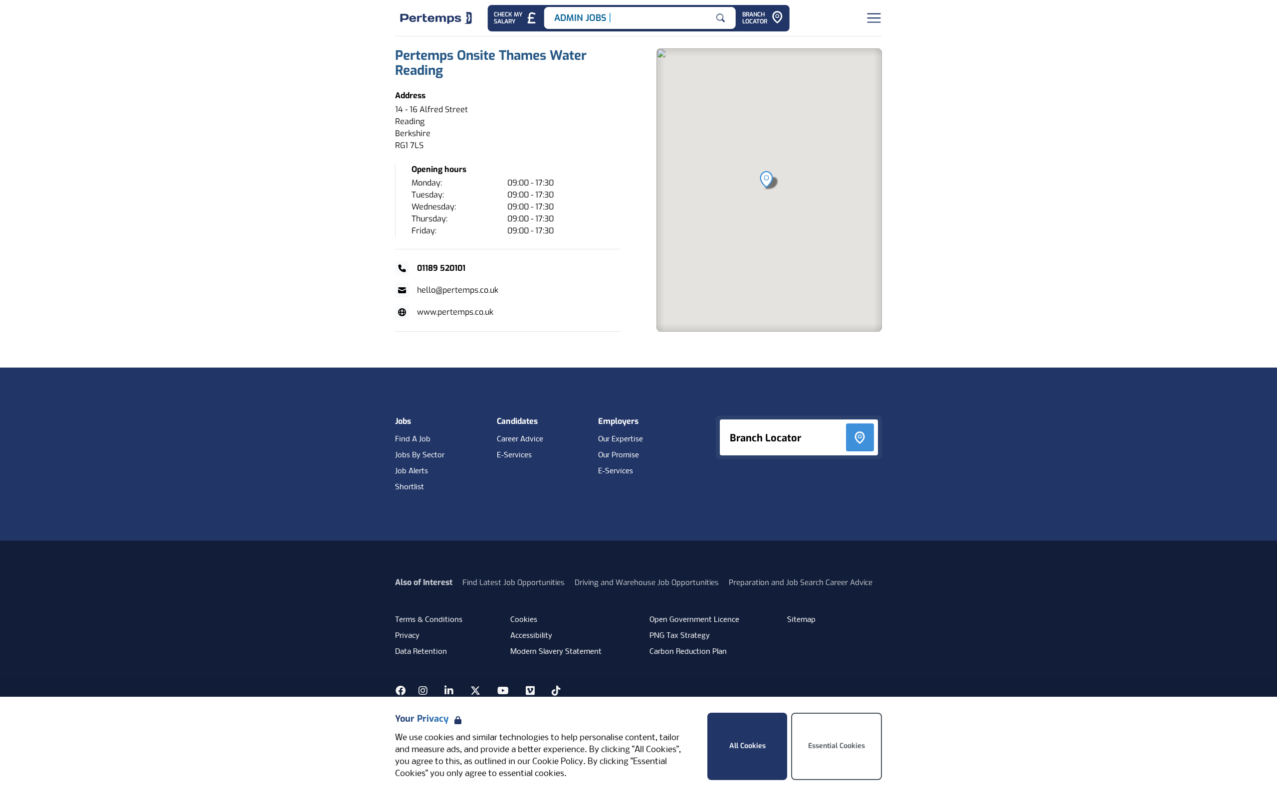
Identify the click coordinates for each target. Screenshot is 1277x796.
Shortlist (409, 487)
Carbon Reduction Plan (688, 652)
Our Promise (618, 455)
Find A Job (412, 439)
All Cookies (747, 746)
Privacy (407, 636)
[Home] (436, 18)
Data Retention (421, 652)
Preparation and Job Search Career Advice (800, 583)
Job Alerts (411, 471)
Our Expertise (620, 439)
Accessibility (531, 636)
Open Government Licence (694, 620)
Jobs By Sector (419, 455)
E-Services (514, 455)
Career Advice (520, 439)
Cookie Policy (557, 762)
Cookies (523, 620)
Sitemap (801, 620)
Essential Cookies (836, 746)
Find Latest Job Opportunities (513, 583)
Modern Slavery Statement (556, 652)
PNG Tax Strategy (679, 636)
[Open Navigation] (874, 18)
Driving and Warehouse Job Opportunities (647, 583)
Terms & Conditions (428, 620)
